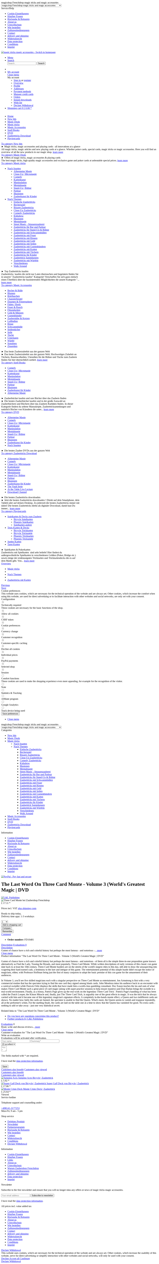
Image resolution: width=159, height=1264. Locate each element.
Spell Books (13, 819)
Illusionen (18, 193)
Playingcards (13, 827)
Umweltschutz (14, 24)
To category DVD (10, 412)
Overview (18, 83)
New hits (11, 735)
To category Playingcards (13, 511)
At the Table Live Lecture (20, 489)
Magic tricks (13, 741)
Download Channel (17, 492)
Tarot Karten (13, 544)
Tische (10, 335)
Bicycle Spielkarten (23, 519)
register (27, 80)
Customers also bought (12, 1069)
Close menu (13, 74)
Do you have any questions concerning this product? (33, 1016)
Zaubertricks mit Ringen (25, 238)
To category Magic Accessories (16, 285)
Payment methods (22, 91)
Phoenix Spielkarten (23, 522)
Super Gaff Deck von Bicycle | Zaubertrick (68, 1083)
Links (10, 1160)
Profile (17, 86)
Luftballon (12, 321)
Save (4, 1066)
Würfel (10, 340)
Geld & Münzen (15, 312)
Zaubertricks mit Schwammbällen (30, 232)
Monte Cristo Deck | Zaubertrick (39, 1089)
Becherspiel (19, 204)
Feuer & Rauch (15, 307)
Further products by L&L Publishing (25, 1019)
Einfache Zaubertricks (24, 202)
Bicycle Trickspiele (23, 533)
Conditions (12, 44)
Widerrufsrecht (14, 38)
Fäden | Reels (14, 304)
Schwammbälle (15, 326)
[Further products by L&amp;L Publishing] (10, 897)
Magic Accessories (16, 816)
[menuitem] (82, 13)
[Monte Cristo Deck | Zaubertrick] (12, 1089)
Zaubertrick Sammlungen (26, 257)
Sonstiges (12, 343)
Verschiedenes (21, 263)
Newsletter (12, 1124)
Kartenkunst (20, 179)
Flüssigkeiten (13, 310)
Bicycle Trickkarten (23, 530)
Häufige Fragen (15, 16)
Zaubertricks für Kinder (25, 255)
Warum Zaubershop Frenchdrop (23, 1168)
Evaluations (20, 945)
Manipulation (20, 182)
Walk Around (20, 266)
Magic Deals (13, 738)
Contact (11, 33)
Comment (6, 934)
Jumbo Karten (14, 541)
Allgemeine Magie (23, 171)
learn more (58, 152)
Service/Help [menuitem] (15, 27)
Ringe (10, 324)
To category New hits (11, 143)
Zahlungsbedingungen (18, 30)
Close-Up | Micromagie (25, 174)
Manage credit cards (23, 94)
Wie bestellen (13, 27)
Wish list (18, 102)
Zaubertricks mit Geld (24, 241)
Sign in (17, 80)
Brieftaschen (13, 296)
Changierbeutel (14, 299)
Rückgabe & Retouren (18, 19)
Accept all (14, 1258)
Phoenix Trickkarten (24, 536)
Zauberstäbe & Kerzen (18, 318)
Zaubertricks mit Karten (25, 249)
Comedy (18, 177)
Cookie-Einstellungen (18, 13)
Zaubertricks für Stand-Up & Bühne (31, 229)
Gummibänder (14, 315)
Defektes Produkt (16, 1121)
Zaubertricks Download (19, 824)
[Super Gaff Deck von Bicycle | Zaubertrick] (24, 1083)
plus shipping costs (27, 908)
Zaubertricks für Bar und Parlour (30, 227)
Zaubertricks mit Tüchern (26, 252)
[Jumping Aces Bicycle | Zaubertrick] (9, 1078)
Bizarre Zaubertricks (24, 207)
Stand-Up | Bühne (22, 188)
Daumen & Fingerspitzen (19, 301)
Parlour (17, 190)
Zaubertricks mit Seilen (25, 243)
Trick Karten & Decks (18, 527)
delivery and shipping (18, 36)
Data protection (15, 41)
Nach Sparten (14, 168)
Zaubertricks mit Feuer (25, 235)
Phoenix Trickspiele (23, 538)
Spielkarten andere (23, 525)
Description (7, 945)
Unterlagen (12, 338)
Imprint (11, 47)
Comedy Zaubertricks (24, 213)
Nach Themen (14, 199)
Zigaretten (12, 346)
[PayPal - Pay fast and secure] (16, 876)
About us (11, 22)
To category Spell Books (13, 362)
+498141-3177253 (10, 1108)
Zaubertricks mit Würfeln (26, 260)
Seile (9, 332)
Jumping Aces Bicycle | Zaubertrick (35, 1078)
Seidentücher (13, 329)
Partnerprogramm (16, 1127)
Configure (25, 1258)
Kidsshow (19, 216)
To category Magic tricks (13, 163)
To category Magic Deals (13, 155)
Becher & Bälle (15, 290)
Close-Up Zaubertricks (25, 210)
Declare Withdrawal (23, 105)
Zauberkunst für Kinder (25, 196)
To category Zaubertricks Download (19, 453)
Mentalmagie (20, 185)
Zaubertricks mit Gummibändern (30, 246)
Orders (17, 97)
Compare (6, 928)
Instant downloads (23, 99)
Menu (10, 57)
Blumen (11, 293)
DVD (10, 821)
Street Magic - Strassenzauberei (29, 224)
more (99, 950)
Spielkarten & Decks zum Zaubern (24, 516)
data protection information (29, 1061)
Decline (5, 1258)
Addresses (19, 88)
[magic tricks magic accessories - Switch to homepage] (28, 52)
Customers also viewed (35, 1069)
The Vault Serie (15, 486)
